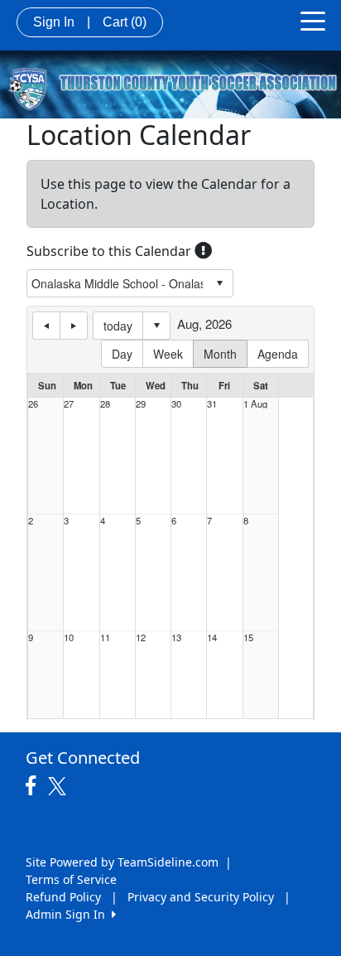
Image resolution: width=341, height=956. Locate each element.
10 (69, 637)
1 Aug (255, 403)
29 (141, 403)
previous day (46, 325)
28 (105, 403)
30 (176, 403)
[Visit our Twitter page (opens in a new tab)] (59, 786)
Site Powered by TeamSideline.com (122, 862)
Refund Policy (63, 897)
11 (105, 637)
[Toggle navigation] (313, 19)
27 (69, 403)
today (117, 325)
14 (212, 637)
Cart (124, 22)
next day (74, 325)
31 (212, 403)
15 (248, 637)
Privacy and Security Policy (200, 897)
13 (176, 637)
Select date (156, 325)
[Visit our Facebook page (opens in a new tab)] (35, 786)
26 (33, 403)
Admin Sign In (69, 914)
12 (141, 637)
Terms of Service (71, 879)
